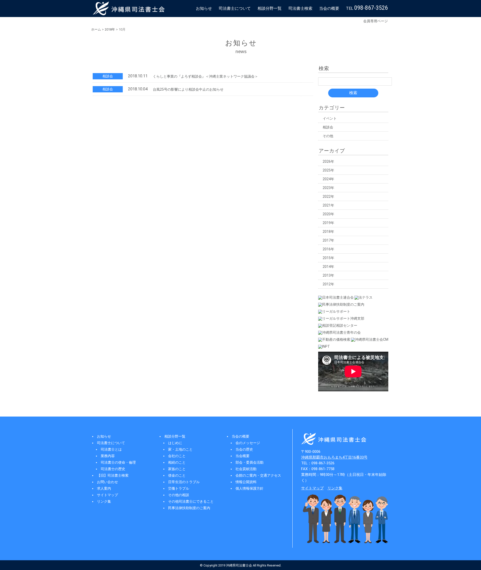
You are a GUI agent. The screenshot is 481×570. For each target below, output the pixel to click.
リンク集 (104, 501)
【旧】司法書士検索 (113, 475)
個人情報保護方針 (249, 488)
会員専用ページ (375, 21)
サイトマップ (107, 495)
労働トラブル (178, 488)
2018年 (110, 29)
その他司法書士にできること (191, 501)
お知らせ (204, 8)
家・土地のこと (180, 449)
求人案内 (104, 488)
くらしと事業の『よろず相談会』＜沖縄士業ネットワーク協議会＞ (205, 76)
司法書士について (235, 8)
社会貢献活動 (246, 469)
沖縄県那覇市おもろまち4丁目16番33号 (334, 457)
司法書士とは (111, 449)
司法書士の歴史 (113, 469)
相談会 (328, 127)
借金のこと (177, 475)
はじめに (175, 443)
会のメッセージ (247, 443)
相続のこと (177, 462)
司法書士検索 (300, 8)
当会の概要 (329, 8)
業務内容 (108, 456)
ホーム (96, 29)
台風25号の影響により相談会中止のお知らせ (188, 89)
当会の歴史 (244, 449)
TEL (367, 7)
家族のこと (177, 469)
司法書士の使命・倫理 (118, 462)
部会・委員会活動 (249, 462)
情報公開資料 (246, 482)
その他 (328, 136)
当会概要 (242, 456)
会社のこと (177, 456)
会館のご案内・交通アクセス (258, 475)
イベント (330, 118)
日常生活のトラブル (184, 482)
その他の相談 (178, 495)
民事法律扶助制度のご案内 (189, 508)
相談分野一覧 (270, 8)
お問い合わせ (107, 482)
